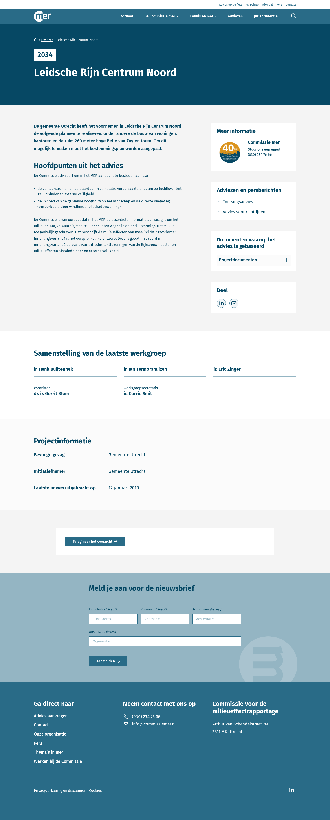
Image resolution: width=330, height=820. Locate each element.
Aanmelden (105, 661)
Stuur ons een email (264, 149)
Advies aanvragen (51, 716)
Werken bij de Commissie (58, 761)
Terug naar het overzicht (92, 541)
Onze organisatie (50, 734)
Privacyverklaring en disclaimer (60, 790)
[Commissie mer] (42, 16)
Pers (38, 743)
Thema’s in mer (48, 752)
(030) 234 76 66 (264, 154)
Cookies (95, 790)
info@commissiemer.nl (154, 724)
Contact (41, 724)
